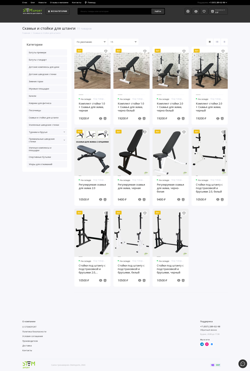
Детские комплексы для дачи (44, 66)
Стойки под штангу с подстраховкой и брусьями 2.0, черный (92, 269)
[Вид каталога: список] (217, 42)
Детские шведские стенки (42, 74)
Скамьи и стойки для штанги (43, 117)
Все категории (59, 11)
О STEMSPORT (29, 326)
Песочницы (35, 110)
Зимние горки (36, 81)
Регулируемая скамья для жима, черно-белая (170, 188)
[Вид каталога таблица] (224, 42)
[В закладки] (106, 51)
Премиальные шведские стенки (42, 140)
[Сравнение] (196, 11)
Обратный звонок (208, 330)
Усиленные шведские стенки (44, 124)
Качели (32, 95)
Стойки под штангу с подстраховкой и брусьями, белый (131, 269)
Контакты (76, 2)
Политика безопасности (34, 331)
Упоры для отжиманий (40, 164)
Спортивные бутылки (40, 156)
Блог (33, 2)
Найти (158, 11)
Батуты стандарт (38, 59)
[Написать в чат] (242, 363)
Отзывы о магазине (59, 2)
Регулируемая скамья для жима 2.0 (92, 186)
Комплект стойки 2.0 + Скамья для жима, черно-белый (170, 107)
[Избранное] (204, 11)
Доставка (27, 345)
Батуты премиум (37, 52)
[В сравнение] (100, 118)
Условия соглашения (32, 336)
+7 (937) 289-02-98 (211, 2)
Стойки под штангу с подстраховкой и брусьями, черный (170, 269)
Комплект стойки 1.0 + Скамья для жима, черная (92, 107)
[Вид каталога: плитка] (209, 42)
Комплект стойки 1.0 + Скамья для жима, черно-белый (131, 107)
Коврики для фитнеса (40, 103)
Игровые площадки (39, 88)
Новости (42, 2)
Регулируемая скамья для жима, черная (131, 186)
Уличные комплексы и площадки (40, 149)
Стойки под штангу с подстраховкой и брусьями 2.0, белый (209, 188)
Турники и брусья (38, 132)
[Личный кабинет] (188, 11)
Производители (30, 341)
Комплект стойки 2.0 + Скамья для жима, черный (209, 107)
